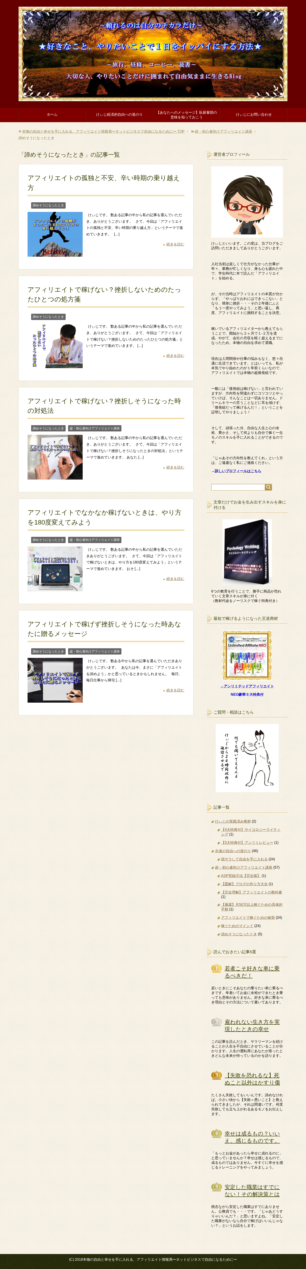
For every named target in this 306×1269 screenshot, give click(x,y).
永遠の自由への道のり (233, 851)
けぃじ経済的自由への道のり (119, 114)
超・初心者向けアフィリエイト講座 (95, 428)
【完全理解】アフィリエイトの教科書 (251, 892)
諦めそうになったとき (48, 205)
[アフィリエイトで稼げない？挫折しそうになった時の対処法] (55, 476)
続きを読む (175, 244)
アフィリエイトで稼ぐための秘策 (248, 917)
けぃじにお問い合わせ (254, 114)
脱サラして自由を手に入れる (244, 859)
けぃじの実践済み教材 (233, 821)
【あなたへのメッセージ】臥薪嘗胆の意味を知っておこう (186, 115)
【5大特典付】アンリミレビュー (247, 843)
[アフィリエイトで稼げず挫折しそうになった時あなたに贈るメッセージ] (55, 699)
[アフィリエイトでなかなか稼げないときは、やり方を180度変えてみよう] (55, 588)
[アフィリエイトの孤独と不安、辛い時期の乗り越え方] (55, 253)
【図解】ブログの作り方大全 (244, 884)
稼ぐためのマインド (237, 926)
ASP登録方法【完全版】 (241, 876)
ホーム (52, 114)
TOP (103, 131)
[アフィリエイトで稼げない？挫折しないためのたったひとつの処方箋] (55, 365)
